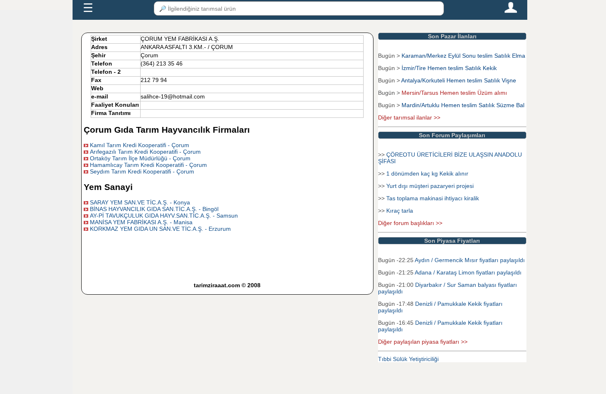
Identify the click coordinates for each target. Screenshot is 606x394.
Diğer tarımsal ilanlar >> (409, 117)
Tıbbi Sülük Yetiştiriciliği (408, 359)
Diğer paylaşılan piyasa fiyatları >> (422, 341)
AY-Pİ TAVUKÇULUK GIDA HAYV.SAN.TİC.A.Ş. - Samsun (164, 215)
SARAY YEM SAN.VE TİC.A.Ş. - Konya (140, 202)
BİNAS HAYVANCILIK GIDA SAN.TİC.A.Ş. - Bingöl (154, 209)
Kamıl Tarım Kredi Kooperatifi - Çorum (139, 145)
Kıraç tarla (399, 210)
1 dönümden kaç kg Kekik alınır (427, 173)
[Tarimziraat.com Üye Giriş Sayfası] (510, 11)
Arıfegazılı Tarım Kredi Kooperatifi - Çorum (145, 151)
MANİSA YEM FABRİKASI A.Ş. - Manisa (141, 222)
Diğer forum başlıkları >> (410, 223)
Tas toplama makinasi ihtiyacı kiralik (432, 198)
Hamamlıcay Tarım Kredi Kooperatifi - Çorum (148, 165)
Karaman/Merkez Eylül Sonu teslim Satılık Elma (463, 55)
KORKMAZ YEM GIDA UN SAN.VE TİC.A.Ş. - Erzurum (160, 228)
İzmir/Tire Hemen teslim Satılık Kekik (449, 68)
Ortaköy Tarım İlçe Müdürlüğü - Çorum (140, 158)
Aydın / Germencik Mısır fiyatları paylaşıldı (470, 260)
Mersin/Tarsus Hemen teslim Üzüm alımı (454, 92)
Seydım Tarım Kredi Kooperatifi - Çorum (142, 171)
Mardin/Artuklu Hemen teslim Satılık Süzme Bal (463, 105)
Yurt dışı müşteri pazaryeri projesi (430, 186)
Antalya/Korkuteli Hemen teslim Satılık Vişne (458, 80)
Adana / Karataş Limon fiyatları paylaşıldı (468, 272)
